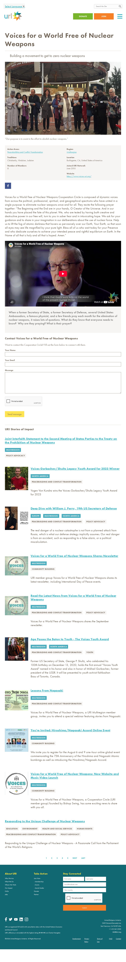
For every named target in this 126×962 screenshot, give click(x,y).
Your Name (10, 350)
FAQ (110, 939)
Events (37, 885)
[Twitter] (10, 920)
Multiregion (72, 152)
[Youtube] (16, 920)
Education (12, 828)
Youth (89, 652)
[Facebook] (6, 921)
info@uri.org (117, 932)
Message (9, 370)
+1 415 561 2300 (115, 929)
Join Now (37, 878)
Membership (39, 881)
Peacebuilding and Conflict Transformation (25, 152)
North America (40, 476)
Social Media (39, 888)
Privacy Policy (86, 940)
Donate (36, 891)
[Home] (13, 20)
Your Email (10, 360)
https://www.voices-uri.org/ (79, 176)
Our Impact (8, 888)
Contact (118, 939)
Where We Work (10, 885)
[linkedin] (21, 920)
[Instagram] (26, 920)
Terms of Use (99, 940)
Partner (36, 894)
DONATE (83, 16)
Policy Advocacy (15, 455)
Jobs (6, 894)
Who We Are (9, 878)
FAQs (7, 891)
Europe (35, 516)
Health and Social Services (57, 828)
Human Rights (84, 828)
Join (103, 16)
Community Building (43, 569)
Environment (30, 828)
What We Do (9, 881)
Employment (76, 939)
